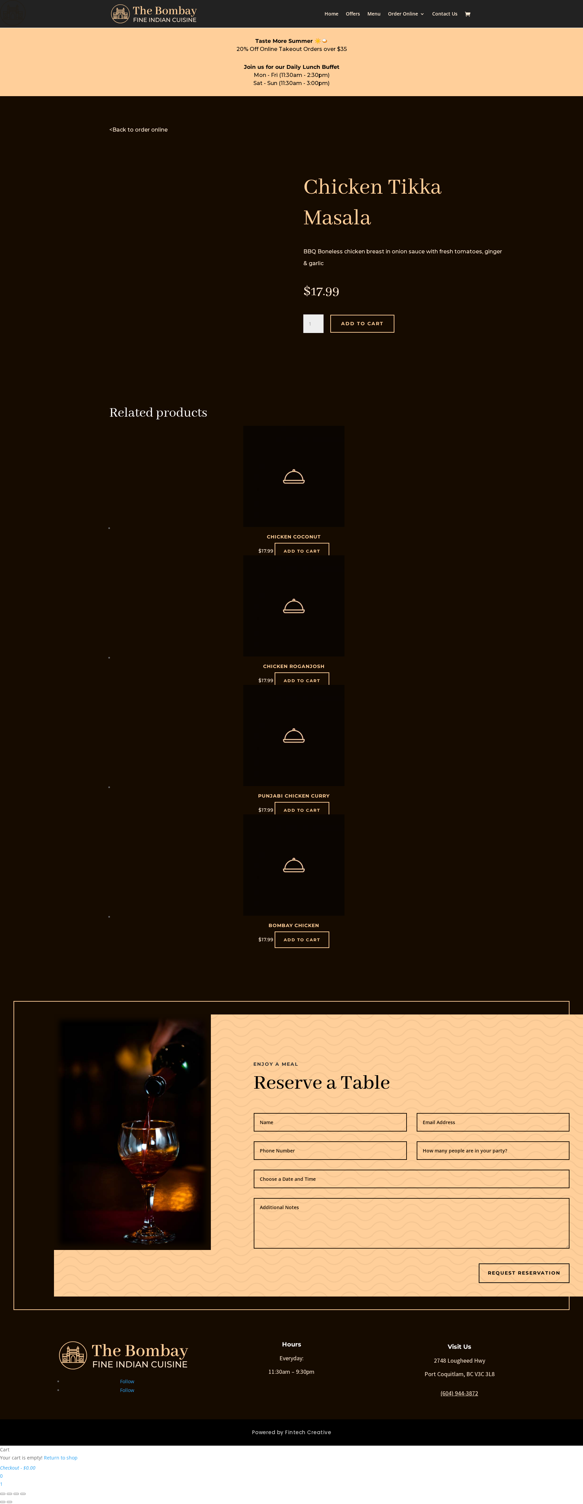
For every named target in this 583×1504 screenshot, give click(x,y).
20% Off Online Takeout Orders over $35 (292, 49)
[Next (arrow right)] (9, 1502)
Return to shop (61, 1457)
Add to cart (362, 324)
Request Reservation (524, 1273)
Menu (374, 14)
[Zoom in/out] (23, 1494)
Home (331, 14)
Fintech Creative (308, 1432)
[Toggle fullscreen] (16, 1494)
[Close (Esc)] (2, 1494)
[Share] (9, 1494)
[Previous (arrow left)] (2, 1502)
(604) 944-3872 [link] (459, 1393)
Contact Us (444, 14)
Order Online (403, 14)
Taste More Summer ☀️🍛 (291, 41)
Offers (353, 14)
